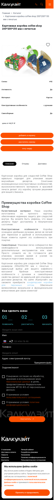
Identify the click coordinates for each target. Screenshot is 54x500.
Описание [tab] (9, 164)
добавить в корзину (27, 135)
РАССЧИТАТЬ (25, 419)
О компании (6, 450)
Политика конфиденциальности (33, 457)
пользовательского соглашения (23, 397)
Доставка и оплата (8, 452)
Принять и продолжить (27, 492)
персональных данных (18, 381)
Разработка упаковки (29, 452)
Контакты (5, 460)
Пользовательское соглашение (33, 460)
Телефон (6, 347)
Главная (6, 13)
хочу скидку (27, 148)
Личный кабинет (27, 450)
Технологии (25, 455)
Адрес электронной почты (16, 358)
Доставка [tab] (42, 164)
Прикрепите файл (42, 362)
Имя (4, 335)
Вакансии (5, 457)
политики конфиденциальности (23, 403)
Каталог (17, 13)
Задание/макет (10, 367)
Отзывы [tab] (25, 164)
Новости (4, 455)
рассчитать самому (27, 142)
